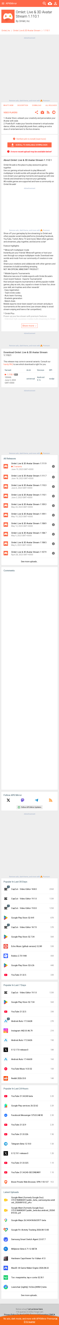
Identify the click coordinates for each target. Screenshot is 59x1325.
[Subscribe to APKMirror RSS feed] (50, 801)
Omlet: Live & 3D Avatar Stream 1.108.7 (28, 533)
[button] (36, 113)
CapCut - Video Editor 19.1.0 (24, 898)
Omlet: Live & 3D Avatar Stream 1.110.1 (28, 495)
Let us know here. (35, 1309)
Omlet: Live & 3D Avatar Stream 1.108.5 (28, 542)
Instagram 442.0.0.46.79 (22, 1030)
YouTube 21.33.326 (19, 1134)
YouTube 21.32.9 (18, 1125)
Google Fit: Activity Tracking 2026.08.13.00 (30, 1230)
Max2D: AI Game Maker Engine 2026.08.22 (30, 1268)
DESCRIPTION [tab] (22, 105)
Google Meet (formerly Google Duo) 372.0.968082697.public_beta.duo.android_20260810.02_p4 (33, 1210)
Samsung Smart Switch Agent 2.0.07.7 (28, 1239)
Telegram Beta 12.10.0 (21, 1144)
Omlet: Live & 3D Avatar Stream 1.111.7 (28, 476)
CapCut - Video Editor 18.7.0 (24, 927)
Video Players (10, 112)
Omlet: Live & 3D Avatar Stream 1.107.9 (28, 552)
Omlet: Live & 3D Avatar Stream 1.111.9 (28, 463)
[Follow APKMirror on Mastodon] (22, 801)
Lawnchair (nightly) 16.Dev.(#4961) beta (29, 1287)
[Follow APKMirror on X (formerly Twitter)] (8, 801)
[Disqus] (29, 680)
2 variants (17, 466)
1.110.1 (10, 374)
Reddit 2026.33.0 (18, 1078)
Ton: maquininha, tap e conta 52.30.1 (27, 1277)
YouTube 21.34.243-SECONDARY (26, 1172)
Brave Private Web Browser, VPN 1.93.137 (29, 1182)
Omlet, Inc (24, 21)
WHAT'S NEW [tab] (8, 105)
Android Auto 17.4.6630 (21, 1059)
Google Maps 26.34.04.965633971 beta (28, 1220)
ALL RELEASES (51, 105)
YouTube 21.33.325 (19, 1163)
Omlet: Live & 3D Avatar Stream (26, 30)
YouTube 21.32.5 (18, 975)
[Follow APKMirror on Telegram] (36, 801)
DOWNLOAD (36, 105)
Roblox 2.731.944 (18, 956)
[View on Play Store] (42, 113)
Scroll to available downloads (31, 145)
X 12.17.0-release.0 (19, 1050)
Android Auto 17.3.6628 (21, 1021)
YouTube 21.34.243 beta (22, 1096)
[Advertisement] (29, 69)
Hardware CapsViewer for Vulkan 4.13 (28, 1258)
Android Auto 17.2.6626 (21, 1040)
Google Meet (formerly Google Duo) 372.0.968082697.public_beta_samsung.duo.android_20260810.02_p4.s (33, 1200)
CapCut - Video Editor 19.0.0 (24, 908)
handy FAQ (8, 364)
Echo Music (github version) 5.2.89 (26, 946)
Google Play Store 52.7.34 (22, 937)
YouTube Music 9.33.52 (21, 1069)
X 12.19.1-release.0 (19, 1153)
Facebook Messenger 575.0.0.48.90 (27, 1115)
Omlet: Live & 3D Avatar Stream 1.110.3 (28, 485)
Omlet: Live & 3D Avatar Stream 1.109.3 (28, 504)
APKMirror (11, 3)
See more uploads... (29, 561)
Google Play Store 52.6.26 (22, 965)
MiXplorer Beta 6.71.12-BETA (24, 1249)
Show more (28, 325)
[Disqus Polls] (29, 609)
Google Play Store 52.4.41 (22, 917)
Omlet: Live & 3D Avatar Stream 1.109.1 (28, 514)
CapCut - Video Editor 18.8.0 (24, 889)
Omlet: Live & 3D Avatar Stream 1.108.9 (28, 523)
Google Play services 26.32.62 (24, 1105)
